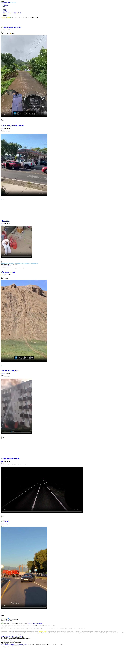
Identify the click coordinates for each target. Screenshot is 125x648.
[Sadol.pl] (2, 1)
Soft (4, 6)
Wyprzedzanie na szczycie (10, 458)
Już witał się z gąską (8, 272)
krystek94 (3, 29)
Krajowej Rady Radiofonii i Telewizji (35, 623)
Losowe (4, 13)
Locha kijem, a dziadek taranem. (13, 125)
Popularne (5, 11)
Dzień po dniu (11, 12)
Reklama (12, 636)
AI (3, 8)
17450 (7, 620)
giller (2, 128)
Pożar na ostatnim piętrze (10, 370)
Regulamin (3, 636)
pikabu (2, 523)
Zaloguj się (3, 265)
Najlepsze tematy (17, 12)
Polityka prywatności (19, 636)
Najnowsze (5, 12)
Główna (4, 4)
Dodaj (2, 2)
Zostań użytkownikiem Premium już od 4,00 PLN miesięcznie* (14, 644)
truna (2, 461)
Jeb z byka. (5, 221)
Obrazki (4, 9)
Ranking (5, 15)
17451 (4, 620)
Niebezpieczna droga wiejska (11, 27)
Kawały (4, 10)
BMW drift (6, 521)
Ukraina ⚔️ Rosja (6, 17)
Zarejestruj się (13, 2)
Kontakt (8, 636)
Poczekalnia (5, 5)
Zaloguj (8, 2)
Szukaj (4, 2)
